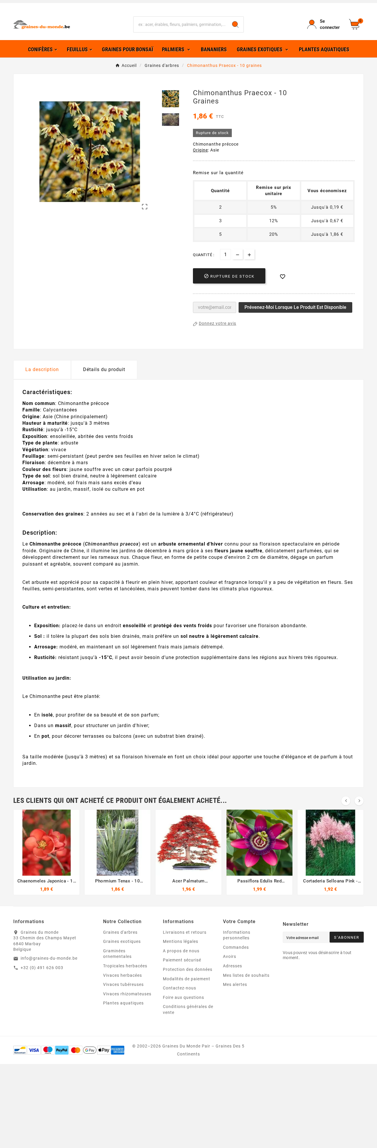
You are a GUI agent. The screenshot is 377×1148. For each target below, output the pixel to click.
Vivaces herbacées (122, 975)
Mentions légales (180, 941)
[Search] (235, 24)
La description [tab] (42, 369)
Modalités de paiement (186, 978)
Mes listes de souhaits (246, 975)
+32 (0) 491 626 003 (42, 967)
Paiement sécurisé (182, 960)
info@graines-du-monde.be (49, 958)
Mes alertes (235, 984)
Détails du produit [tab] (104, 369)
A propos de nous (181, 950)
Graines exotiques (122, 941)
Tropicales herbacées (125, 965)
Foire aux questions (183, 997)
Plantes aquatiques (123, 1003)
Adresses (232, 965)
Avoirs (229, 956)
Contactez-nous (179, 988)
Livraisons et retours (184, 932)
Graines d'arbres (120, 932)
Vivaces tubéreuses (123, 984)
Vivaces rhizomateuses (127, 993)
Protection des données (187, 969)
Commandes (236, 947)
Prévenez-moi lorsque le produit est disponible (295, 307)
